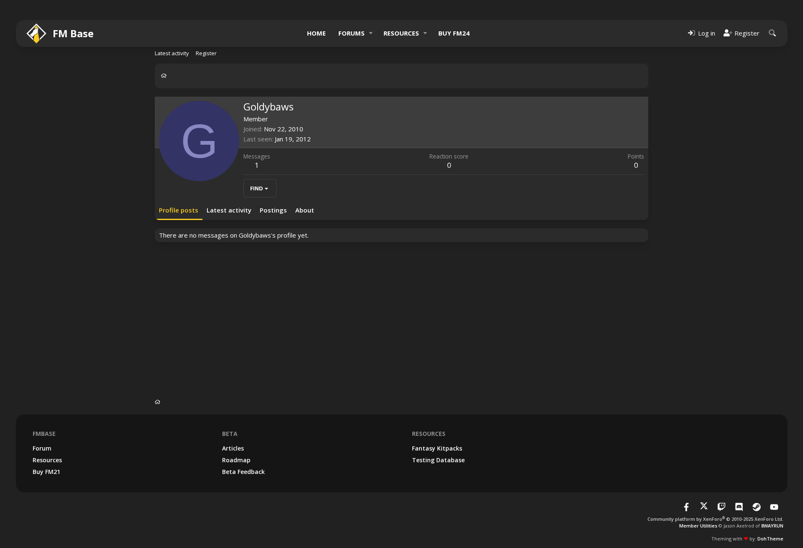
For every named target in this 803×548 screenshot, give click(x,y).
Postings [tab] (273, 210)
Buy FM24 (454, 33)
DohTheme (770, 538)
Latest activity (172, 53)
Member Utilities (698, 525)
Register (206, 53)
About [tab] (304, 210)
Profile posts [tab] (178, 210)
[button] (370, 33)
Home (316, 33)
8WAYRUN (772, 525)
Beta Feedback (243, 472)
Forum (42, 448)
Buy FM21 (46, 472)
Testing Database (438, 460)
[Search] (772, 33)
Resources (401, 33)
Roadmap (236, 460)
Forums (351, 33)
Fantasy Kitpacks (437, 448)
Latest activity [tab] (229, 210)
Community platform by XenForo (715, 519)
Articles (233, 448)
